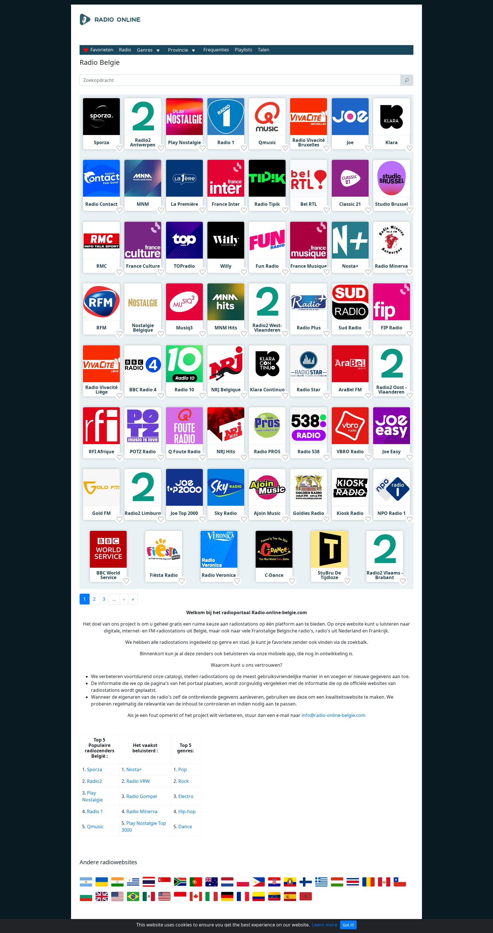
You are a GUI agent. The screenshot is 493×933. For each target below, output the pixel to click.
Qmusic (95, 826)
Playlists (243, 50)
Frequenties (216, 50)
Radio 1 (95, 811)
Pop (182, 769)
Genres (145, 50)
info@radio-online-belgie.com (333, 715)
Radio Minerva (141, 811)
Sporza (94, 769)
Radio (125, 50)
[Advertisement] (299, 28)
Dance (185, 826)
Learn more (324, 925)
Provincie (178, 50)
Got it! (348, 925)
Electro (185, 796)
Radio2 (95, 781)
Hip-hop (187, 811)
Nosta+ (134, 769)
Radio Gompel (141, 796)
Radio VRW (138, 781)
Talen (263, 50)
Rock (183, 781)
